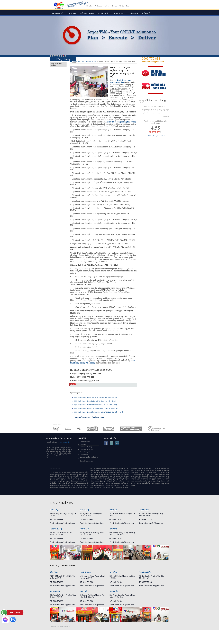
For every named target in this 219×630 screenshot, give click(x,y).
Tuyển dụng (98, 6)
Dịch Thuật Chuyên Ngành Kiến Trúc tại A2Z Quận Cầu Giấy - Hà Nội (95, 404)
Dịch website (84, 454)
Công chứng (87, 13)
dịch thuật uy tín (64, 442)
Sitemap (114, 6)
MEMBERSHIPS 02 (68, 428)
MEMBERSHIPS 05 (109, 428)
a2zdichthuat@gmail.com (153, 62)
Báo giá (134, 13)
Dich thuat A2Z (54, 626)
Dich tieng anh (59, 5)
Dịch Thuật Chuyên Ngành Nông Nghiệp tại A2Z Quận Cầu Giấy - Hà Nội (96, 408)
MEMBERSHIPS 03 (79, 428)
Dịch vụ (72, 13)
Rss (127, 6)
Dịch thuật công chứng (56, 64)
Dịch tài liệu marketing (86, 461)
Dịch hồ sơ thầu (85, 441)
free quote (154, 75)
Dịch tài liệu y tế (85, 452)
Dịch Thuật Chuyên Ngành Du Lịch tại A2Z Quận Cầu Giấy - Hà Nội (95, 401)
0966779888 (14, 612)
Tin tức (122, 6)
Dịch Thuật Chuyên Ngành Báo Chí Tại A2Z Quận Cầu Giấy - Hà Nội (95, 397)
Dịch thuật (104, 13)
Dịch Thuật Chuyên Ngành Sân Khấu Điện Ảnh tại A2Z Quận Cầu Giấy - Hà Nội (98, 412)
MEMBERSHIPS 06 (131, 428)
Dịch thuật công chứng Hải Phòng (121, 122)
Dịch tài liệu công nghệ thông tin (88, 457)
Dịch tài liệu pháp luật (86, 449)
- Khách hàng (165, 116)
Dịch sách (83, 444)
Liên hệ (107, 6)
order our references (156, 86)
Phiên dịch (119, 13)
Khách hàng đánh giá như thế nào (155, 136)
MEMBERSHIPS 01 (55, 428)
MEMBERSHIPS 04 (92, 428)
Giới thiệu (89, 6)
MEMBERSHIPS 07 (157, 428)
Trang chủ (57, 13)
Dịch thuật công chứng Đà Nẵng (120, 81)
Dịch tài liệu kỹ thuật (86, 447)
